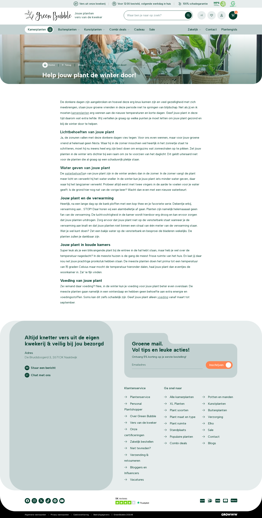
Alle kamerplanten (182, 397)
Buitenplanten (67, 29)
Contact (211, 29)
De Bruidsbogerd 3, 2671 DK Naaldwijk (51, 357)
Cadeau (139, 29)
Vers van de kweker (143, 422)
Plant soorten (179, 410)
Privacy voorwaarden (60, 514)
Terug (68, 65)
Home (51, 65)
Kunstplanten (93, 29)
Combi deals (117, 29)
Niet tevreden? (140, 448)
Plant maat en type (182, 417)
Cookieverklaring (81, 514)
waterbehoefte (75, 173)
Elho (211, 423)
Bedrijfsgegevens (101, 514)
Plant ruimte (178, 423)
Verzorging (215, 417)
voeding (162, 297)
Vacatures (137, 479)
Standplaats (178, 430)
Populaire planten (181, 436)
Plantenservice (140, 397)
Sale (152, 29)
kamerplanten (80, 113)
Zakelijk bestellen (141, 441)
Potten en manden (220, 397)
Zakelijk (193, 29)
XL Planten (177, 403)
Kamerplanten (37, 29)
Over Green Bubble (143, 416)
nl (202, 15)
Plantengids (229, 29)
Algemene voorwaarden (35, 514)
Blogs (81, 65)
